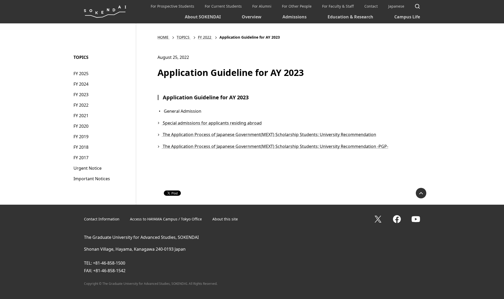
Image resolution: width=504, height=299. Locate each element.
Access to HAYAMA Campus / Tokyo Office (166, 218)
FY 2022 (81, 105)
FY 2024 (81, 84)
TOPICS (81, 57)
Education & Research (350, 17)
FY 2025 (81, 73)
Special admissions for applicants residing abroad (212, 123)
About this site (225, 218)
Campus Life (407, 17)
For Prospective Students (172, 6)
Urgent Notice (88, 168)
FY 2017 (81, 158)
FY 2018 (81, 147)
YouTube (416, 219)
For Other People (297, 6)
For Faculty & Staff (338, 6)
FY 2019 (81, 137)
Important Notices (92, 179)
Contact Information (101, 218)
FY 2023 (81, 94)
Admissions (294, 17)
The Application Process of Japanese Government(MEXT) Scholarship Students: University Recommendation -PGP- (275, 146)
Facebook (397, 219)
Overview (251, 17)
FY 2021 (81, 115)
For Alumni (261, 6)
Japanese (396, 6)
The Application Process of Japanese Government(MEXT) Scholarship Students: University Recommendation (269, 134)
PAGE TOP (421, 193)
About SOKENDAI (203, 17)
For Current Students (223, 6)
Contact (371, 6)
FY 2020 (81, 126)
